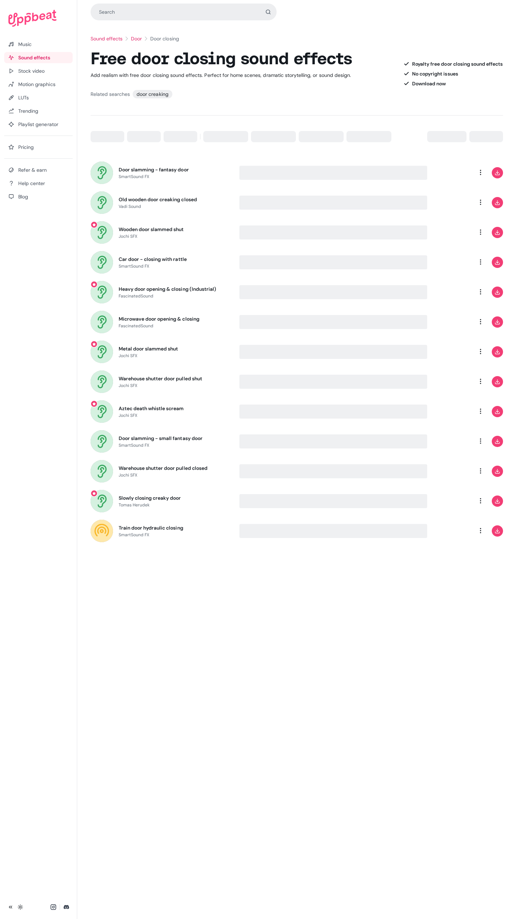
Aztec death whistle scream (151, 408)
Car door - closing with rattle (153, 259)
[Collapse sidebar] (10, 907)
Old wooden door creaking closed (158, 199)
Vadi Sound (130, 206)
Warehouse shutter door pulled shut (160, 378)
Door (136, 38)
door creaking (152, 94)
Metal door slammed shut (148, 349)
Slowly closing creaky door (150, 498)
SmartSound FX (134, 176)
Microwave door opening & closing (159, 319)
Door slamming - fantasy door (154, 169)
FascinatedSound (136, 296)
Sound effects (107, 38)
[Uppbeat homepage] (38, 18)
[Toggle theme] (20, 907)
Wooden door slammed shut (151, 229)
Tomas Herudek (134, 505)
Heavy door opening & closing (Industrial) (168, 289)
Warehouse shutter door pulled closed (163, 468)
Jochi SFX (128, 236)
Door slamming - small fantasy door (161, 438)
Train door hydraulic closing (151, 528)
